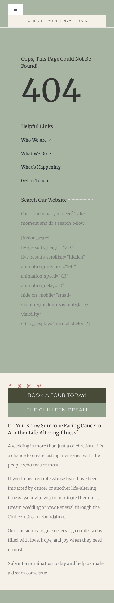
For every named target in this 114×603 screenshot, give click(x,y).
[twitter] (19, 386)
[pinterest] (39, 386)
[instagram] (29, 386)
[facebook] (10, 386)
